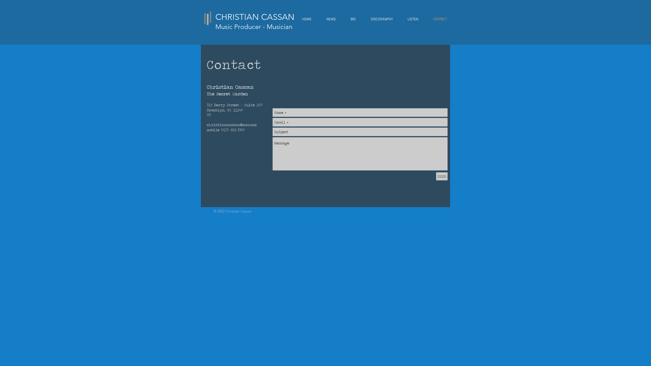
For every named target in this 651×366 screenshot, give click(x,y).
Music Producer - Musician (253, 27)
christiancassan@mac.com (232, 124)
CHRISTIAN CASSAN (254, 17)
